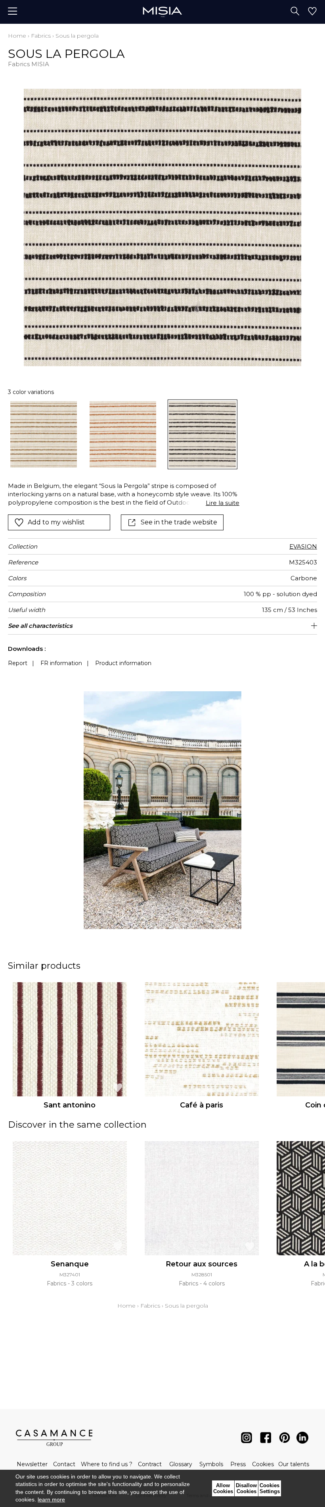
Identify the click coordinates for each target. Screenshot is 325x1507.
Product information (123, 663)
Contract (150, 1464)
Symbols (211, 1464)
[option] (43, 434)
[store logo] (162, 11)
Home (17, 35)
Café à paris (201, 1105)
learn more (51, 1499)
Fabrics (41, 35)
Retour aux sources (201, 1264)
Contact (64, 1464)
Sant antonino (70, 1105)
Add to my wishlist (56, 522)
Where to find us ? (106, 1464)
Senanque (70, 1264)
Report (17, 663)
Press (238, 1464)
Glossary (180, 1464)
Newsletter (32, 1464)
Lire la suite (222, 503)
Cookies (263, 1464)
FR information (61, 663)
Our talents (293, 1464)
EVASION (303, 546)
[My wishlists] (312, 12)
